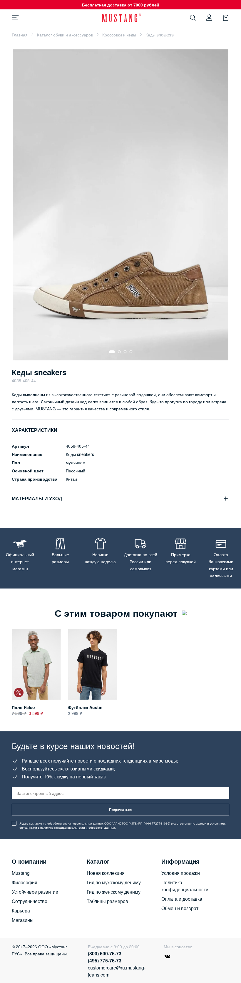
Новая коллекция (106, 873)
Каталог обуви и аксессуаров (65, 35)
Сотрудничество (29, 901)
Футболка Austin (85, 707)
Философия (24, 882)
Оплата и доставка (181, 898)
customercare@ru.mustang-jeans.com (116, 971)
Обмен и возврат (179, 908)
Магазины (23, 920)
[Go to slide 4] (130, 351)
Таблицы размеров (107, 901)
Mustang (21, 873)
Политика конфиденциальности (184, 886)
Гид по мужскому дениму (114, 882)
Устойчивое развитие (35, 891)
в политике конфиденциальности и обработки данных (76, 827)
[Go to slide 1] (112, 351)
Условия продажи (180, 873)
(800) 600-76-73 (104, 953)
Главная (20, 35)
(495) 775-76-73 (104, 960)
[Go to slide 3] (124, 351)
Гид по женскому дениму (113, 891)
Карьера (21, 910)
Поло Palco (23, 707)
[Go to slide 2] (119, 351)
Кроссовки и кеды (119, 35)
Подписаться (120, 809)
